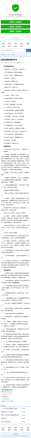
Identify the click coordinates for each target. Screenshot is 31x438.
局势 (9, 43)
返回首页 (15, 434)
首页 (3, 427)
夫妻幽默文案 (5, 396)
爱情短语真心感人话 (7, 392)
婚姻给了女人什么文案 (7, 401)
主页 (8, 54)
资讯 (15, 43)
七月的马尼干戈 (6, 399)
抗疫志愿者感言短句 (7, 394)
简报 (9, 46)
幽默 (27, 43)
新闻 (15, 46)
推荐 (21, 46)
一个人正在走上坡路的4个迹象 (9, 408)
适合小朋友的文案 (5, 421)
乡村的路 (3, 418)
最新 (3, 43)
